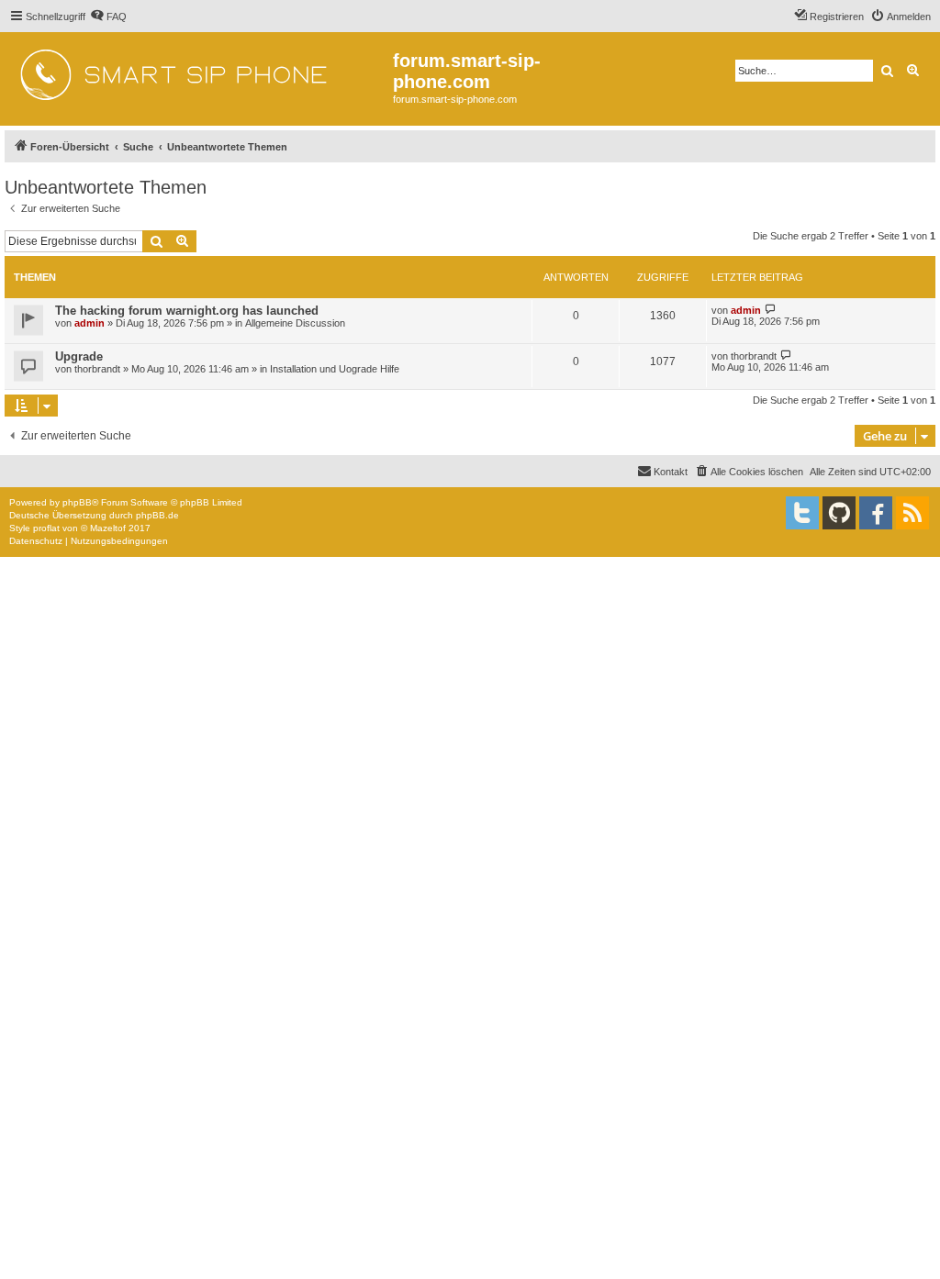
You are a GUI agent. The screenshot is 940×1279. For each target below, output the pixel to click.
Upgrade (79, 356)
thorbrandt (97, 368)
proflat (46, 528)
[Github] (839, 512)
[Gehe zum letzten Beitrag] (771, 310)
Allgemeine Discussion (295, 322)
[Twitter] (802, 512)
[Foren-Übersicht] (199, 69)
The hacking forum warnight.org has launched (187, 310)
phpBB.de (157, 515)
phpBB (77, 502)
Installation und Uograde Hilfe (334, 368)
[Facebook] (875, 512)
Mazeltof (108, 528)
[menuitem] (108, 17)
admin (89, 322)
